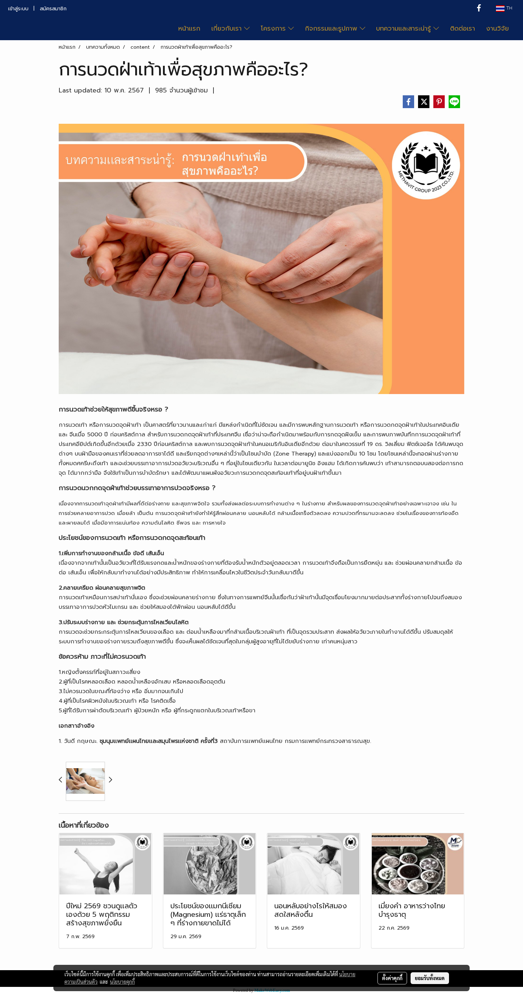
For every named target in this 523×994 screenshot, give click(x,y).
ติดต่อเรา (462, 28)
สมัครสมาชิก (53, 8)
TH (508, 8)
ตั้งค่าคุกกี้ (392, 978)
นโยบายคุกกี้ (122, 981)
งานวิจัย (497, 28)
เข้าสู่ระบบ (18, 8)
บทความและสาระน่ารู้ (404, 28)
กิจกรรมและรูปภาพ (332, 28)
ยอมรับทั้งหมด (430, 978)
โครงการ (274, 28)
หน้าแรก (189, 28)
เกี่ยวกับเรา (227, 28)
